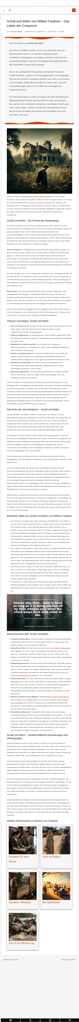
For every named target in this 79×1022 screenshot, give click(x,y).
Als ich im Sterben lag (21, 943)
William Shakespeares (62, 648)
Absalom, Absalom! (20, 902)
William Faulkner (46, 197)
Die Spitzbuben (51, 902)
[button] (4, 10)
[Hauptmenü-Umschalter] (74, 10)
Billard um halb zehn (10, 959)
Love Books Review (39, 3)
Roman (12, 212)
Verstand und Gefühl (69, 959)
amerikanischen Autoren (28, 675)
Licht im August (51, 856)
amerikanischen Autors (31, 197)
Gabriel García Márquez (60, 697)
